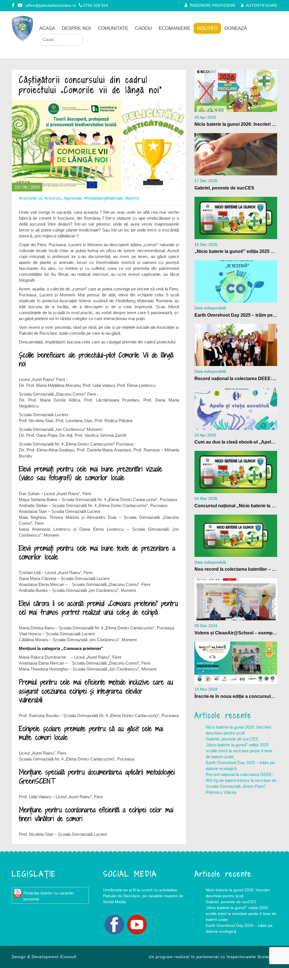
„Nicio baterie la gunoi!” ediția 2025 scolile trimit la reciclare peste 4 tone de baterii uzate (239, 750)
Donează (235, 28)
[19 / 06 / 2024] (99, 145)
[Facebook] (13, 5)
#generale (73, 198)
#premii (132, 198)
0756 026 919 (95, 5)
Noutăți (207, 28)
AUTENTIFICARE (261, 5)
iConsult (68, 956)
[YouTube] (20, 5)
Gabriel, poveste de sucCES (232, 739)
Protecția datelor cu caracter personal (48, 896)
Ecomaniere (174, 28)
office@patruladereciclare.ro (51, 5)
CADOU (143, 28)
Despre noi (76, 28)
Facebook (114, 924)
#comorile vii (30, 198)
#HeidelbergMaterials (103, 198)
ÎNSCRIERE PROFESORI (212, 5)
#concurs (53, 198)
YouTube (137, 924)
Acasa (47, 28)
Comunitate (113, 28)
